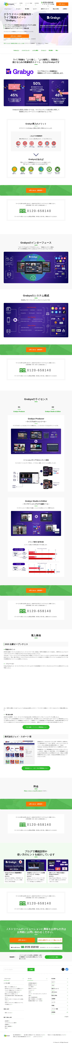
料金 (57, 50)
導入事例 (27, 8)
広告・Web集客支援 (33, 997)
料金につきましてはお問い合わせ (33, 791)
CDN (30, 992)
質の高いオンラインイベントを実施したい (13, 988)
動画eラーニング (32, 988)
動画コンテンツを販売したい (11, 993)
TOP (5, 43)
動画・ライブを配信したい (10, 986)
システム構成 (35, 50)
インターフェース (25, 50)
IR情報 (20, 3)
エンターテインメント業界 (10, 1022)
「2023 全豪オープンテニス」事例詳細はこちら (35, 727)
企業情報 (65, 8)
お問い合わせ (54, 992)
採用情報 (37, 3)
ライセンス (43, 50)
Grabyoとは (16, 50)
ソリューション (7, 8)
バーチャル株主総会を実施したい (12, 992)
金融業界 (7, 1024)
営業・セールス (8, 1012)
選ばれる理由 (56, 8)
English (66, 1016)
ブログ (53, 985)
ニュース (15, 4)
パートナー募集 (28, 3)
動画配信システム (32, 984)
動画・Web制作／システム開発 (35, 999)
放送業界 (7, 1021)
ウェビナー (31, 990)
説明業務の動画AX (32, 983)
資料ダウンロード (45, 8)
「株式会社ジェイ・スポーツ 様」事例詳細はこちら (35, 768)
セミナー (35, 8)
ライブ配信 (31, 986)
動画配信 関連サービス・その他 (17, 43)
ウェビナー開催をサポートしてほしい (13, 990)
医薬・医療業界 (8, 1026)
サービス (18, 8)
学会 (6, 1028)
